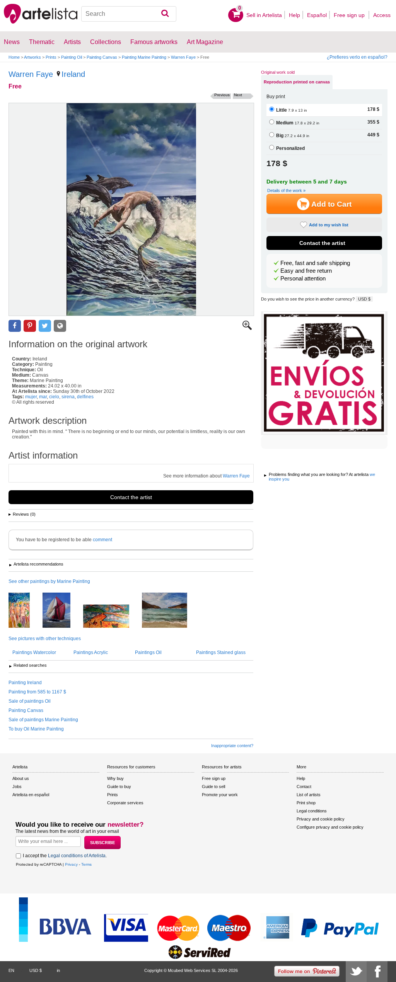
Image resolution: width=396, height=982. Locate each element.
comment (102, 539)
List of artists (309, 794)
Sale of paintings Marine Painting (43, 719)
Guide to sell (213, 786)
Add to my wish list (328, 225)
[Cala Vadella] (170, 611)
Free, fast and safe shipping (315, 263)
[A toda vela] (62, 611)
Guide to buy (119, 786)
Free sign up (350, 15)
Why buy (115, 778)
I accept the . (65, 855)
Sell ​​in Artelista (264, 15)
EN (11, 970)
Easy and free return (306, 271)
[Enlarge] (247, 328)
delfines (85, 396)
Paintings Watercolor (34, 652)
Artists (72, 42)
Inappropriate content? (232, 745)
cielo (54, 396)
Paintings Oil (148, 652)
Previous (222, 95)
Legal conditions (312, 811)
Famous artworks (154, 42)
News (12, 42)
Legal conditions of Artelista (77, 855)
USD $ (364, 299)
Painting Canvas (102, 57)
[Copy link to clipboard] (60, 326)
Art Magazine (205, 42)
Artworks (32, 57)
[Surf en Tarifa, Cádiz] (112, 617)
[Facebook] (377, 971)
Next (238, 95)
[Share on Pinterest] (30, 326)
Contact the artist (131, 497)
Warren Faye (183, 57)
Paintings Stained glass (221, 652)
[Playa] (25, 611)
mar (43, 396)
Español (317, 15)
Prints (51, 57)
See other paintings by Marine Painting (49, 581)
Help (294, 15)
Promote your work (220, 794)
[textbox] (128, 14)
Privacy (71, 864)
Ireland (73, 74)
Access (382, 15)
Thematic (42, 42)
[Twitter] (356, 971)
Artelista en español (30, 794)
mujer (31, 396)
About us (20, 778)
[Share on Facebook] (15, 326)
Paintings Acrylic (90, 652)
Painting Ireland (25, 682)
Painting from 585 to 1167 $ (37, 692)
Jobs (17, 786)
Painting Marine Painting (144, 57)
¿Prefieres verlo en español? (357, 57)
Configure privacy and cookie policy (330, 827)
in (58, 970)
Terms (86, 864)
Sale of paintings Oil (30, 701)
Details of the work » (286, 190)
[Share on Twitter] (45, 326)
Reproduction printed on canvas (297, 82)
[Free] (131, 209)
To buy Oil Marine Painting (36, 729)
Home (14, 57)
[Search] (165, 14)
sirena (68, 396)
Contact (304, 786)
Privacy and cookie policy (321, 819)
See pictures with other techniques (45, 638)
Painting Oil (71, 57)
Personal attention (303, 278)
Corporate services (125, 802)
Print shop (306, 802)
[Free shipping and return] (324, 373)
